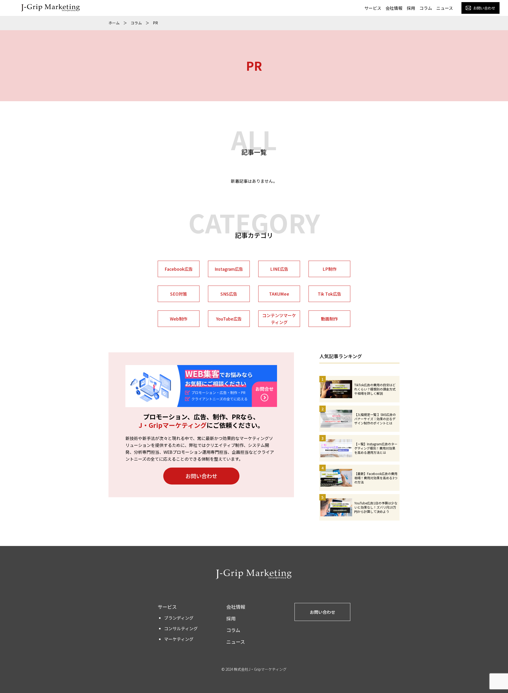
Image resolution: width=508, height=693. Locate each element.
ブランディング (178, 618)
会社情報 (393, 8)
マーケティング (178, 639)
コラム (425, 8)
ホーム (114, 22)
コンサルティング (181, 628)
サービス (372, 8)
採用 (411, 8)
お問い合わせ (201, 476)
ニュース (444, 8)
